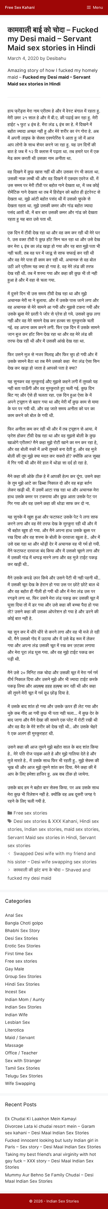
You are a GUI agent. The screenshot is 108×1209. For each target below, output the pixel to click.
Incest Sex (15, 991)
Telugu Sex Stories (24, 1075)
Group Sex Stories (23, 976)
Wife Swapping (20, 1083)
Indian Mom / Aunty (24, 999)
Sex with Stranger (23, 1060)
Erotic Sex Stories (22, 945)
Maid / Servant (20, 1037)
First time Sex (19, 953)
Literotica (14, 1030)
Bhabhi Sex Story (22, 930)
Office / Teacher (21, 1052)
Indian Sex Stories (23, 1007)
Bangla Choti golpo (24, 923)
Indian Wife (16, 1014)
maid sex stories (81, 829)
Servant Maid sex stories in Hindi (42, 837)
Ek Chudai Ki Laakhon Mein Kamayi (40, 1118)
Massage (14, 1045)
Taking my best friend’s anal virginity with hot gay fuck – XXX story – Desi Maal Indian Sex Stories (50, 1161)
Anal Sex (14, 915)
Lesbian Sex (17, 1022)
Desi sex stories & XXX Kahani (45, 821)
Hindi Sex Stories (22, 984)
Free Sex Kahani (20, 7)
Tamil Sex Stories (22, 1068)
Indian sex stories (43, 829)
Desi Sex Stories (21, 938)
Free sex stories (30, 813)
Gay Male (14, 968)
